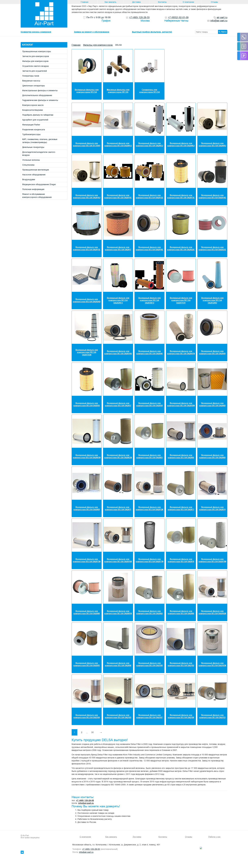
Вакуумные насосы (31, 81)
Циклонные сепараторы (33, 85)
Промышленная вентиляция (35, 170)
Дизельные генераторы (33, 147)
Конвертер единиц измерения (36, 32)
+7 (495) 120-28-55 (85, 800)
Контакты (162, 2)
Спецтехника (28, 165)
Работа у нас (214, 837)
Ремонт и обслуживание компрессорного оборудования (37, 195)
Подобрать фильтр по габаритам (37, 115)
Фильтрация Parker (31, 124)
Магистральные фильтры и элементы (40, 90)
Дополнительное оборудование (37, 95)
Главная (84, 2)
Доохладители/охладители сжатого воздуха (38, 153)
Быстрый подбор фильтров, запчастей (152, 32)
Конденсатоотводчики (32, 110)
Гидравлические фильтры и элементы (40, 100)
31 (92, 732)
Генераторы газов (30, 76)
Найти (224, 32)
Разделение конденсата (33, 129)
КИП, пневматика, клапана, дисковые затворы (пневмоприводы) (39, 140)
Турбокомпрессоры (31, 134)
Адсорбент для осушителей (35, 120)
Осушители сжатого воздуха (35, 66)
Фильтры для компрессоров (35, 61)
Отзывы (214, 2)
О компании (188, 2)
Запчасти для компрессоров (35, 56)
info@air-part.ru (86, 803)
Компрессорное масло (33, 105)
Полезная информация (33, 189)
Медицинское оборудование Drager (39, 184)
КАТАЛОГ (27, 44)
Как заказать (110, 2)
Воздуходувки (28, 179)
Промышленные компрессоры (36, 51)
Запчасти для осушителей (34, 71)
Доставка (136, 2)
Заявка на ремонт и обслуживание (91, 32)
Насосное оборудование (33, 174)
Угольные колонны (31, 160)
